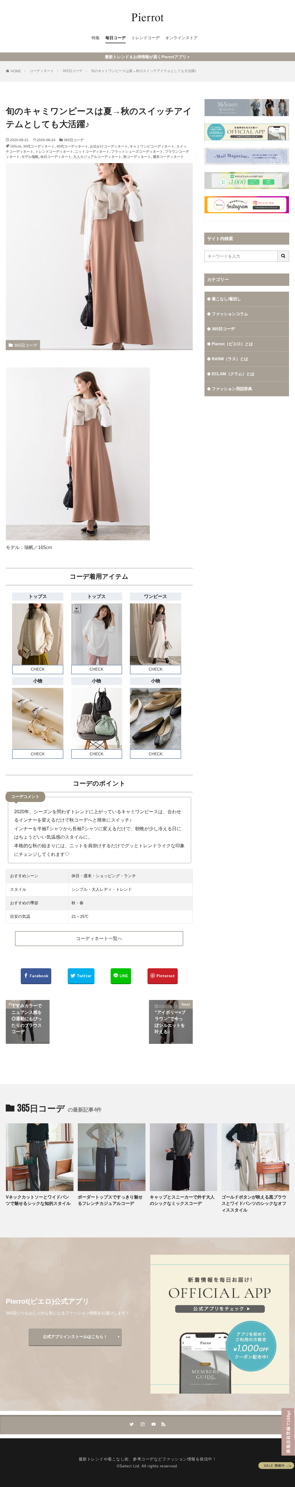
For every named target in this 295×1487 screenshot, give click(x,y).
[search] (283, 256)
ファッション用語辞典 (232, 388)
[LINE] (121, 976)
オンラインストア (181, 37)
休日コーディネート (55, 157)
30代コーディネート (39, 146)
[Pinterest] (163, 976)
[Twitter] (81, 976)
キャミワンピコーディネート (152, 146)
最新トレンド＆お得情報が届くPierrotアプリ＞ (147, 56)
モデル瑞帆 (30, 157)
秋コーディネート (137, 157)
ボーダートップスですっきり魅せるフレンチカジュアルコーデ (110, 1200)
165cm (15, 146)
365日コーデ (72, 71)
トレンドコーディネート (54, 152)
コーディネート (42, 71)
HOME (16, 71)
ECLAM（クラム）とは (233, 373)
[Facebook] (36, 976)
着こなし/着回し (226, 299)
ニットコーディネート (92, 152)
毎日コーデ (115, 37)
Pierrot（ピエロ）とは (232, 343)
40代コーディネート (72, 146)
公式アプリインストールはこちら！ (75, 1336)
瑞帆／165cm (38, 547)
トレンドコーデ (145, 37)
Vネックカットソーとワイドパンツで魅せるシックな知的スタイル (38, 1200)
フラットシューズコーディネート (137, 152)
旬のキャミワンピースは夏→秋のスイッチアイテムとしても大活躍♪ (143, 71)
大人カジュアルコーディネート (97, 157)
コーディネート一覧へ (99, 938)
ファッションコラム (230, 314)
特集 (96, 37)
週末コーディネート (168, 157)
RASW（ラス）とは (230, 358)
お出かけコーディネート (109, 146)
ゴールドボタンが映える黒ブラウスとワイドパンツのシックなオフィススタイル (254, 1203)
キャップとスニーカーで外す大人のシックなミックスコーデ (182, 1200)
